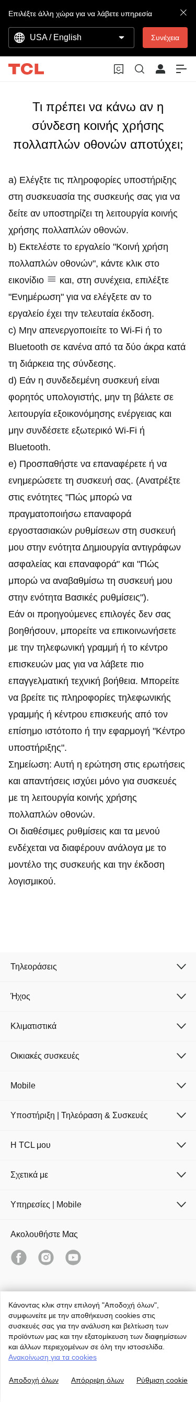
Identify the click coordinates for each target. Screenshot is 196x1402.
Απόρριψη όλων (97, 1380)
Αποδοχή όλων (34, 1380)
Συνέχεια (165, 37)
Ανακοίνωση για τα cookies (52, 1357)
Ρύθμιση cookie (162, 1380)
